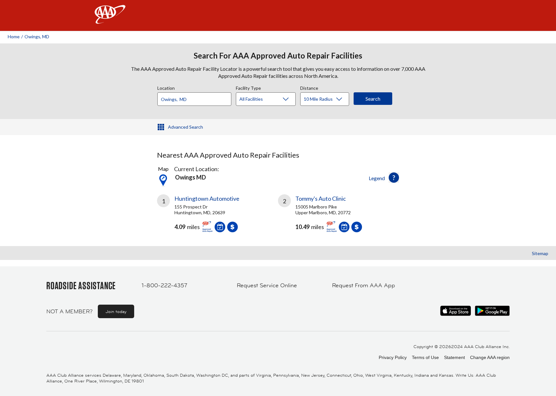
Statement (454, 357)
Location (166, 87)
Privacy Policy (393, 357)
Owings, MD (36, 36)
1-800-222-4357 (164, 285)
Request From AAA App (363, 285)
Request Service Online (267, 285)
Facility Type (248, 87)
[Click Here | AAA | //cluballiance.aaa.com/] (110, 20)
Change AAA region (490, 357)
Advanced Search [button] (185, 127)
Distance (309, 87)
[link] (217, 215)
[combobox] (196, 97)
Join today (116, 311)
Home (14, 36)
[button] (394, 177)
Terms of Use (425, 357)
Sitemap (540, 253)
